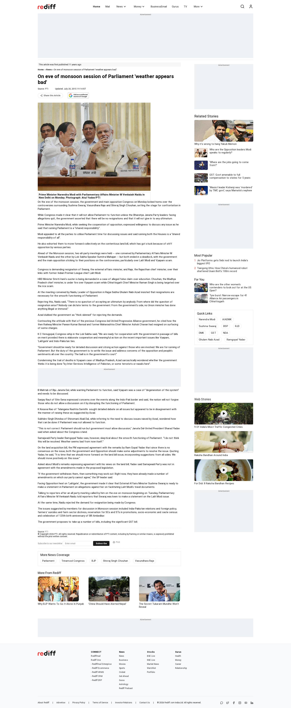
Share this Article (52, 95)
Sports (122, 668)
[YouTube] (246, 703)
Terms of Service (100, 702)
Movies (122, 664)
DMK (201, 332)
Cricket (122, 672)
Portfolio (151, 672)
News (120, 6)
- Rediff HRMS (97, 672)
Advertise (60, 702)
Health (178, 656)
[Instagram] (239, 703)
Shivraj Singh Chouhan (115, 560)
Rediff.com (170, 702)
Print (118, 542)
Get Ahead (124, 676)
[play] (223, 413)
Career (178, 664)
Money (137, 6)
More (197, 6)
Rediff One (96, 660)
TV (185, 6)
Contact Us (144, 702)
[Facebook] (233, 703)
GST (213, 332)
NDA (225, 332)
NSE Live (151, 660)
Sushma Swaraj (207, 326)
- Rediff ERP (96, 680)
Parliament (48, 560)
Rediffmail (96, 656)
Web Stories (202, 399)
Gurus (175, 6)
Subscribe (101, 543)
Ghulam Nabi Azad (209, 339)
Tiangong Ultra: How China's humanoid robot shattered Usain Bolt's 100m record (222, 270)
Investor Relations (123, 702)
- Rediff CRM (96, 676)
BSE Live (151, 656)
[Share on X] (227, 703)
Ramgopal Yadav (236, 339)
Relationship (181, 668)
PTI (46, 89)
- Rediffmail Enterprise (101, 664)
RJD (237, 326)
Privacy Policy (78, 702)
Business (123, 660)
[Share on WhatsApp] (221, 703)
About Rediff (43, 702)
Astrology (123, 684)
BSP (225, 326)
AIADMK (227, 319)
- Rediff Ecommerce (100, 668)
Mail (107, 6)
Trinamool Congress (73, 560)
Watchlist (151, 668)
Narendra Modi (207, 319)
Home (96, 6)
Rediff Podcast (126, 688)
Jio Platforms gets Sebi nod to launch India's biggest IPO (222, 262)
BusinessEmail (159, 6)
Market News (153, 664)
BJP (94, 560)
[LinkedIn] (252, 703)
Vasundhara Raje (144, 560)
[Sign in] (250, 6)
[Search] (242, 6)
